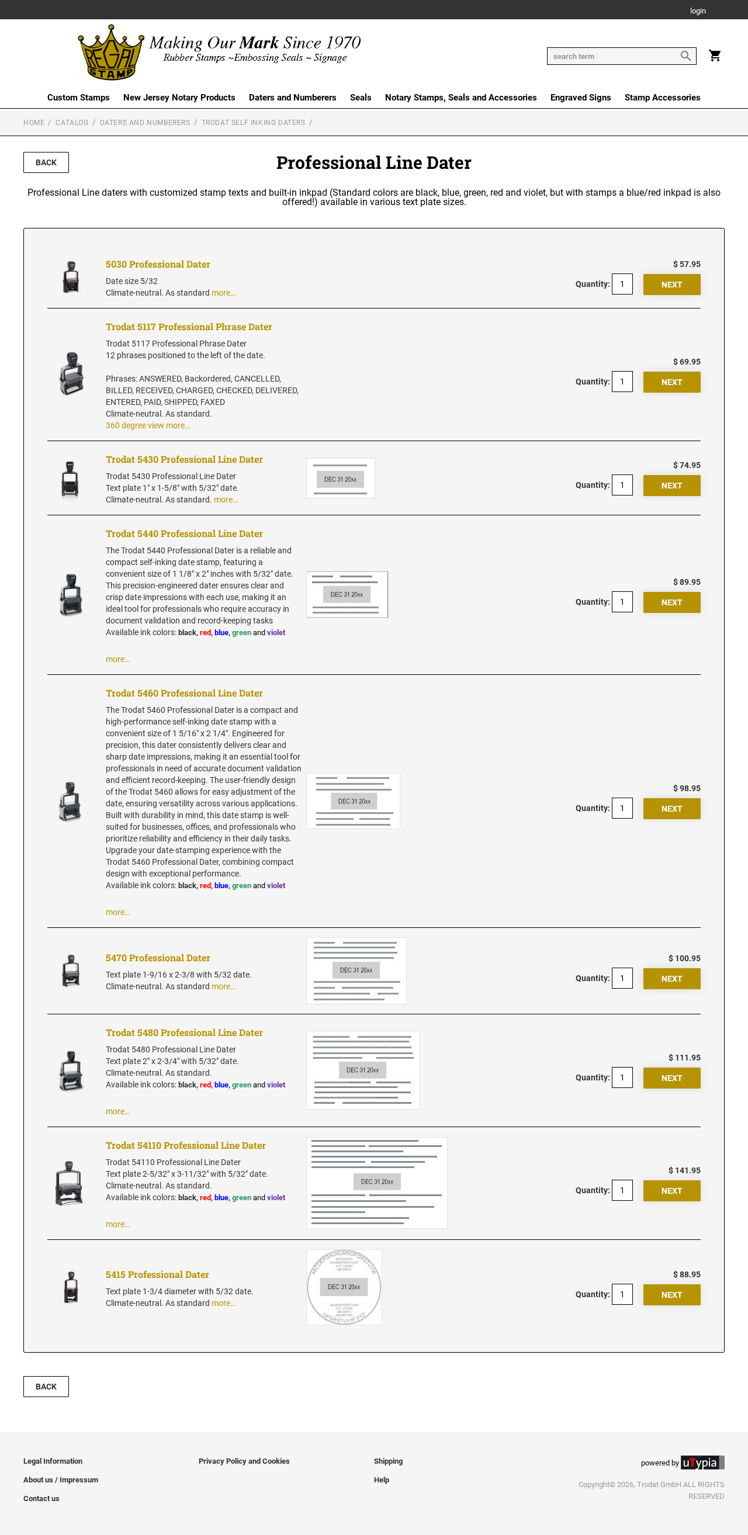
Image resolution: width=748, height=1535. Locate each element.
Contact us (41, 1498)
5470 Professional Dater (158, 957)
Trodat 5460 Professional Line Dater (184, 693)
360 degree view (135, 425)
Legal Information (52, 1461)
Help (381, 1479)
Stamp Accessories (663, 97)
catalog (72, 123)
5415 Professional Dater (157, 1274)
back (46, 162)
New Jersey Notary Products (179, 97)
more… (224, 292)
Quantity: (593, 284)
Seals (361, 97)
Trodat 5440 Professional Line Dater (184, 533)
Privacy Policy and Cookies (244, 1461)
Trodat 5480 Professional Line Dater (184, 1032)
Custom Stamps (78, 97)
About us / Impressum (60, 1479)
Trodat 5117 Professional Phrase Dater (189, 326)
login (698, 11)
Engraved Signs (580, 97)
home (33, 123)
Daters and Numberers (293, 97)
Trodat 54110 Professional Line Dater (186, 1145)
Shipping (388, 1461)
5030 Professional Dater (158, 264)
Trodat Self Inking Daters (254, 123)
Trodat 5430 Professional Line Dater (184, 459)
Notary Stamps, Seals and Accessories (461, 97)
